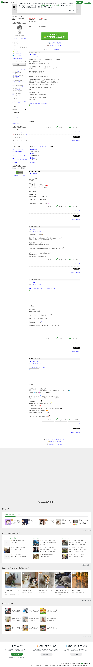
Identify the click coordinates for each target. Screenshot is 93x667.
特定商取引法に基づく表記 (78, 665)
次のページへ (61, 49)
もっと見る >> (33, 162)
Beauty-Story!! (16, 76)
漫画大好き (15, 84)
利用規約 (53, 665)
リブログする (74, 127)
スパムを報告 (35, 665)
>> (21, 132)
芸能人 (19, 514)
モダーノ (15, 79)
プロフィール (17, 38)
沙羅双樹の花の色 (17, 89)
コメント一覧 (76, 132)
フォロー (19, 64)
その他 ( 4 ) (15, 103)
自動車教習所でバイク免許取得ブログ (20, 81)
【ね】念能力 (16, 115)
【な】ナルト (16, 118)
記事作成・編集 (17, 58)
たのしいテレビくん (17, 92)
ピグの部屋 (23, 38)
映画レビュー (36, 538)
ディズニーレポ (66, 538)
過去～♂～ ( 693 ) (16, 102)
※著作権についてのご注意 (19, 175)
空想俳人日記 (16, 71)
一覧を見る (23, 69)
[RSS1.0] (19, 171)
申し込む (76, 654)
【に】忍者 (15, 117)
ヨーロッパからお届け (10, 538)
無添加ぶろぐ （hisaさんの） (19, 155)
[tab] (10, 515)
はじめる (16, 654)
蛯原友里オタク (16, 94)
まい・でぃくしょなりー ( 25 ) (19, 101)
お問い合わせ (45, 665)
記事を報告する (76, 140)
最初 (55, 49)
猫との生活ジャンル (10, 514)
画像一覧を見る (16, 123)
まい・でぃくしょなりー (37, 56)
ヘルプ (89, 665)
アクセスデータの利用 (63, 665)
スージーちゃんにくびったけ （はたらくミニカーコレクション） (20, 86)
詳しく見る (46, 654)
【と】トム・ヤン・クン (18, 120)
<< (17, 132)
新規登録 (78, 2)
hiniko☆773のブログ (17, 151)
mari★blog (15, 73)
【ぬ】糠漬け (16, 116)
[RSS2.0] (19, 173)
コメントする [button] (62, 128)
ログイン (87, 2)
